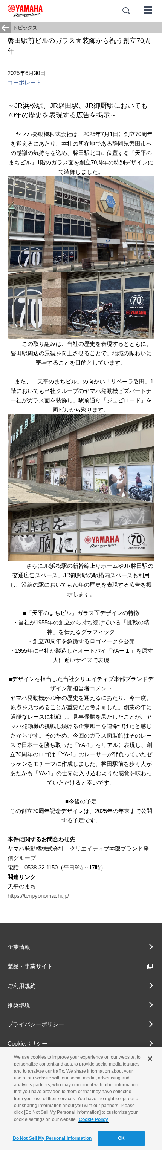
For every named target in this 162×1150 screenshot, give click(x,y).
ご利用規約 (22, 986)
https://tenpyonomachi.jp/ (38, 895)
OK (121, 1138)
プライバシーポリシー (36, 1024)
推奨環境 (19, 1005)
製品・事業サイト (30, 966)
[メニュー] (148, 9)
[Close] (150, 1058)
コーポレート (24, 82)
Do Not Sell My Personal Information (52, 1138)
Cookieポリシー (27, 1043)
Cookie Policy (93, 1119)
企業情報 (19, 947)
